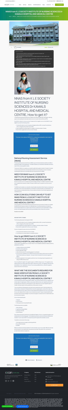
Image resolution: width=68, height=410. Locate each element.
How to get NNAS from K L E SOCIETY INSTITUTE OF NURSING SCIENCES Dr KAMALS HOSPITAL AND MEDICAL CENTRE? (33, 62)
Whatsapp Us (34, 149)
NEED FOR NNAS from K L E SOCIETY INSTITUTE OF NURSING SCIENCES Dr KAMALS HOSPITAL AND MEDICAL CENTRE (32, 57)
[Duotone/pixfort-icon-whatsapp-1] (8, 381)
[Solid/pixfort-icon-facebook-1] (13, 381)
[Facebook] (57, 1)
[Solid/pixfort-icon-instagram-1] (6, 381)
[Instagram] (61, 1)
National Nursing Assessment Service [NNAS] (24, 54)
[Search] (53, 4)
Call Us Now (35, 145)
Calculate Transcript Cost (22, 406)
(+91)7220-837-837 (52, 1)
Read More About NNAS (18, 211)
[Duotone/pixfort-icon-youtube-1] (11, 381)
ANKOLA (14, 16)
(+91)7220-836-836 (34, 140)
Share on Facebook (30, 360)
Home (10, 16)
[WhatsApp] (62, 1)
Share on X (40, 360)
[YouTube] (59, 1)
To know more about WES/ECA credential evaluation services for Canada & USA (30, 53)
